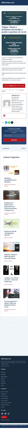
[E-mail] (4, 116)
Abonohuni (14, 140)
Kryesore (3, 406)
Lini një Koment (7, 184)
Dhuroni (4, 417)
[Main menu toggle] (25, 2)
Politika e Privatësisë (5, 419)
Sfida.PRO (14, 427)
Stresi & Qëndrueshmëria (6, 402)
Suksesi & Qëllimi (4, 398)
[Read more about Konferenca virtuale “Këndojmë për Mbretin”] (11, 223)
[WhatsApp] (9, 122)
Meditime (3, 378)
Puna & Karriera (4, 400)
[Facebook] (6, 122)
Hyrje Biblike (3, 393)
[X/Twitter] (12, 122)
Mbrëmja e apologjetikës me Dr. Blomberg (10, 180)
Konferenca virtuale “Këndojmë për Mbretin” (10, 233)
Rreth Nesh (3, 383)
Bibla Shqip (3, 374)
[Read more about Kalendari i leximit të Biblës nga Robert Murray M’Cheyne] (11, 246)
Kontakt (2, 385)
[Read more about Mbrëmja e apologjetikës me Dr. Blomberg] (11, 170)
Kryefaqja (3, 372)
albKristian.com (7, 3)
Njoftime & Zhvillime (8, 237)
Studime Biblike (4, 376)
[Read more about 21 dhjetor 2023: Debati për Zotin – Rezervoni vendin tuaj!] (11, 270)
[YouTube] (5, 413)
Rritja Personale (4, 396)
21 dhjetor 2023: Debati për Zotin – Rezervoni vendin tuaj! (11, 280)
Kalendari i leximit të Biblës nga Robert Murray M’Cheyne (10, 256)
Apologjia (3, 380)
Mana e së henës (4, 391)
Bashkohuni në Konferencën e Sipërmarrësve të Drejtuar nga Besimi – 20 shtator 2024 (11, 206)
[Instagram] (8, 413)
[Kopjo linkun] (15, 122)
